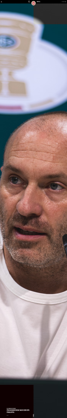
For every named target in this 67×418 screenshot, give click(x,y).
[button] (1, 1)
